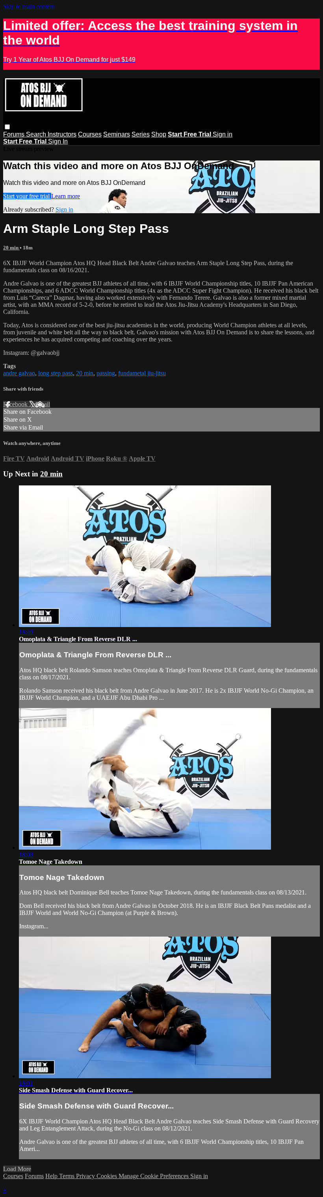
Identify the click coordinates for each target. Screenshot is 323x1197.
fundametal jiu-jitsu (142, 373)
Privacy (86, 1176)
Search (37, 134)
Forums (14, 134)
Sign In (58, 141)
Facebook (16, 404)
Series (141, 134)
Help (52, 1176)
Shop (158, 134)
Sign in (222, 134)
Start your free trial (27, 196)
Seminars (116, 134)
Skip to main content (28, 6)
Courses (90, 134)
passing (106, 373)
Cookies (108, 1176)
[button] (7, 126)
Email (42, 404)
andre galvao (19, 373)
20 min (11, 248)
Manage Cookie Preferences (154, 1176)
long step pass (55, 373)
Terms (67, 1176)
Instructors (62, 134)
